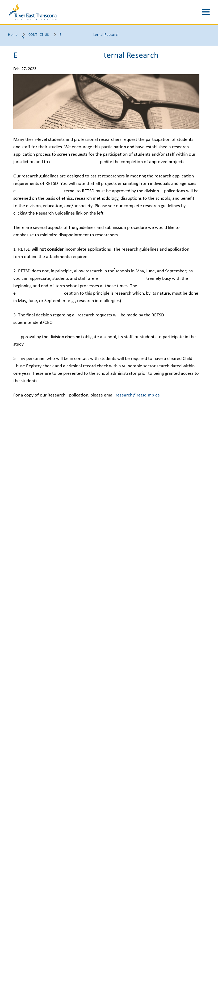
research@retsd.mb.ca (138, 395)
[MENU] (206, 12)
